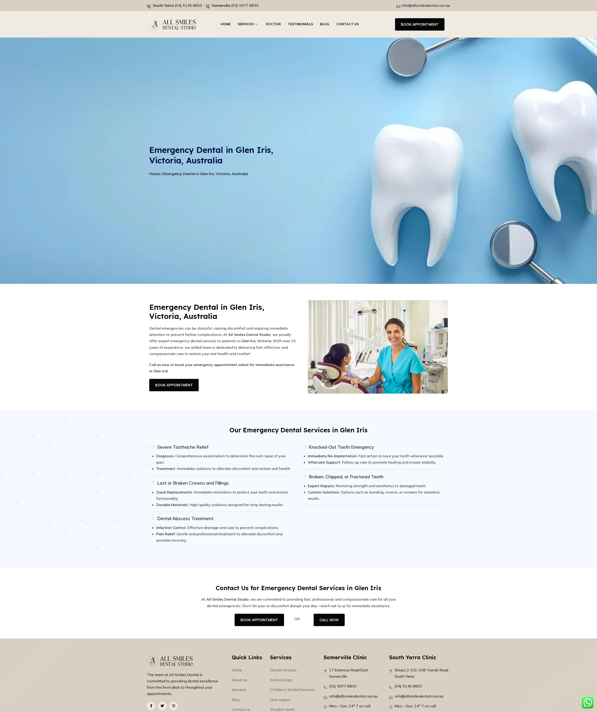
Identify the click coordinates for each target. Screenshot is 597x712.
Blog (324, 24)
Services (245, 24)
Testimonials (300, 24)
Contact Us (347, 24)
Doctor (273, 24)
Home (226, 24)
